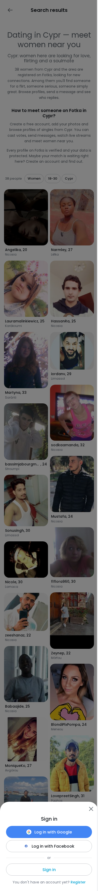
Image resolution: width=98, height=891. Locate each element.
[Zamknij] (91, 809)
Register (78, 882)
